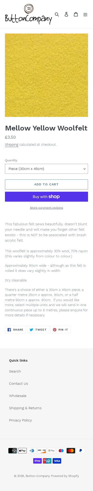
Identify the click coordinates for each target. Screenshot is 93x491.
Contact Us (18, 383)
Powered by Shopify (65, 476)
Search (15, 371)
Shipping (11, 145)
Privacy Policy (20, 420)
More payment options (46, 207)
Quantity (11, 160)
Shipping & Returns (25, 408)
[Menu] (85, 14)
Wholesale (17, 396)
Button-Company (38, 476)
